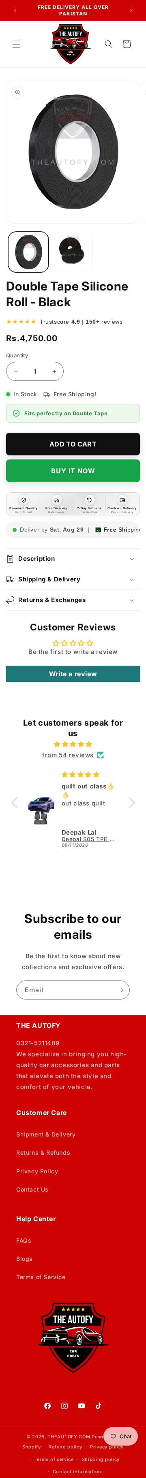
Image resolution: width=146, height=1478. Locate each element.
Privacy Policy (37, 1171)
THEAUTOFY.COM (68, 1437)
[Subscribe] (120, 990)
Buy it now (73, 471)
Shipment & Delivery (45, 1134)
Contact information (77, 1471)
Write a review (73, 674)
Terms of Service (41, 1276)
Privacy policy (107, 1447)
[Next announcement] (131, 10)
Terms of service (54, 1459)
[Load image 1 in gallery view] (28, 252)
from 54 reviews (68, 755)
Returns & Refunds (43, 1152)
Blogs (24, 1258)
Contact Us (32, 1189)
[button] (16, 44)
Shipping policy (101, 1459)
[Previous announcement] (15, 10)
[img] (73, 744)
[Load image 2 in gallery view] (73, 252)
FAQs (23, 1240)
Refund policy (65, 1447)
